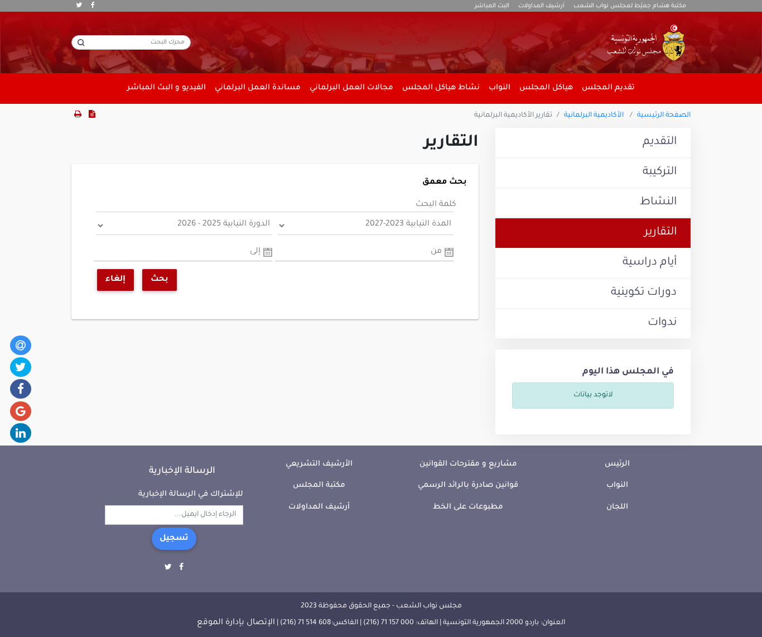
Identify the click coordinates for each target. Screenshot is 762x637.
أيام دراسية (650, 263)
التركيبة (660, 172)
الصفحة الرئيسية (664, 115)
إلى (255, 251)
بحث (159, 279)
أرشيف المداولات (541, 6)
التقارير (660, 233)
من (436, 251)
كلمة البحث (436, 204)
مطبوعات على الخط (468, 507)
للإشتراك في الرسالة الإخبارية (190, 494)
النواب (617, 485)
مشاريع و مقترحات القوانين (468, 464)
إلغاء (115, 279)
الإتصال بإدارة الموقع (236, 623)
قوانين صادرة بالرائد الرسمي (468, 485)
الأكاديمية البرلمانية (594, 115)
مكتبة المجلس (319, 485)
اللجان (617, 507)
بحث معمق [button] (444, 182)
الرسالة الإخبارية (182, 471)
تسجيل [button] (174, 538)
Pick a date (449, 252)
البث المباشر (492, 6)
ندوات (662, 323)
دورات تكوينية (644, 293)
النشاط (658, 203)
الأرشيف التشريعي (319, 464)
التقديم (660, 142)
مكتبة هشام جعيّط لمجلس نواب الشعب (629, 6)
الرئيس (617, 464)
